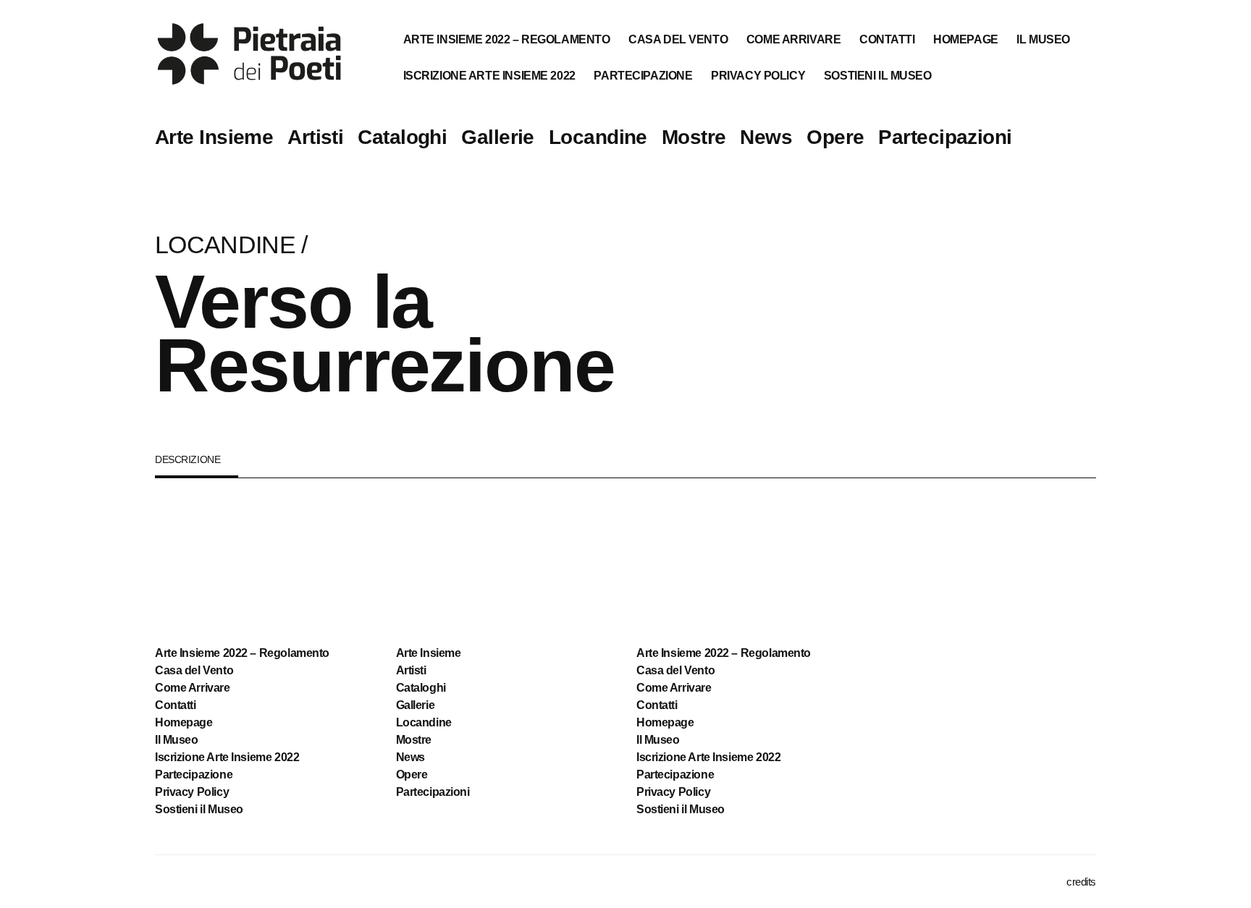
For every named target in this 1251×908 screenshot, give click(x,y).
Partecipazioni (944, 137)
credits (1081, 881)
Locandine (598, 137)
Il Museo (1043, 39)
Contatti (887, 39)
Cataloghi (402, 137)
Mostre (694, 137)
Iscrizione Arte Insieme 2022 (489, 75)
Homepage (965, 39)
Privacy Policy (758, 75)
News (766, 137)
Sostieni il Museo (878, 75)
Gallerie (497, 137)
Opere (835, 137)
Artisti (315, 137)
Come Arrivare (793, 39)
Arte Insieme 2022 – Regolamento (506, 39)
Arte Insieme (214, 137)
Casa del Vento (678, 39)
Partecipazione (643, 75)
